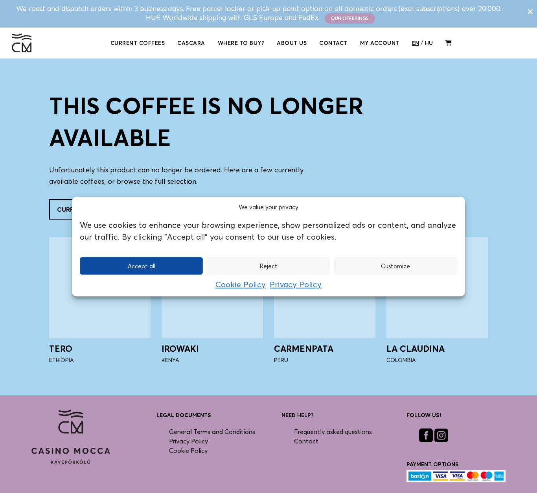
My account (379, 42)
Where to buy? (241, 42)
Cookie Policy (240, 284)
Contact (333, 42)
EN (415, 42)
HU (429, 42)
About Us (292, 42)
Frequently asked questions (333, 432)
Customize (395, 266)
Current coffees (137, 42)
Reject (268, 266)
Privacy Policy (296, 284)
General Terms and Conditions (212, 432)
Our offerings (350, 18)
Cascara (191, 42)
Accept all (141, 266)
